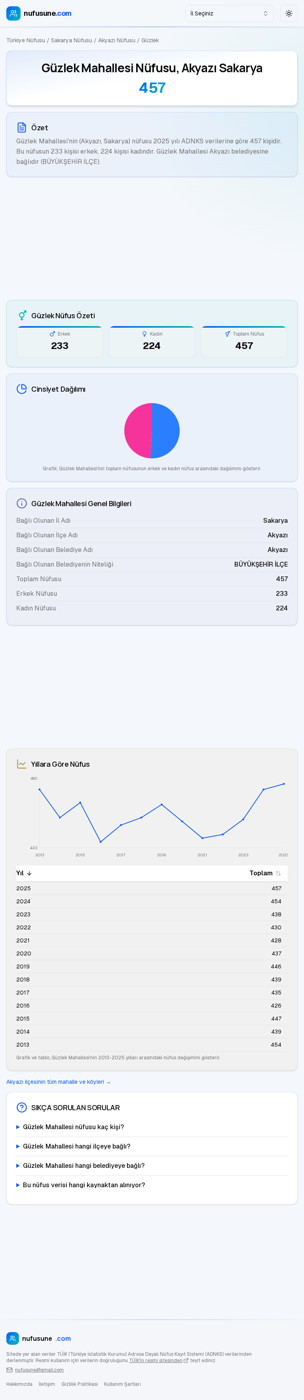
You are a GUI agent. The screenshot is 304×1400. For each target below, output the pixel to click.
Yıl (20, 873)
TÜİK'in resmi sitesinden (155, 1360)
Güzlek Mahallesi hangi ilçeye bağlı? (76, 1146)
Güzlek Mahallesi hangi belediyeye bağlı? (83, 1166)
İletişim (47, 1384)
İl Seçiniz (201, 13)
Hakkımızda (19, 1384)
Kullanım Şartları (122, 1384)
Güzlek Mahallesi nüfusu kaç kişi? (73, 1127)
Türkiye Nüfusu (25, 40)
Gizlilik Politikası (79, 1384)
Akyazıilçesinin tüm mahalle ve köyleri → (58, 1081)
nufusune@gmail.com (39, 1370)
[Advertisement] (152, 238)
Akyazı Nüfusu (116, 40)
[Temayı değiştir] (289, 13)
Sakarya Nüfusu (71, 40)
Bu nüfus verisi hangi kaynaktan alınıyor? (84, 1185)
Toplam (261, 873)
